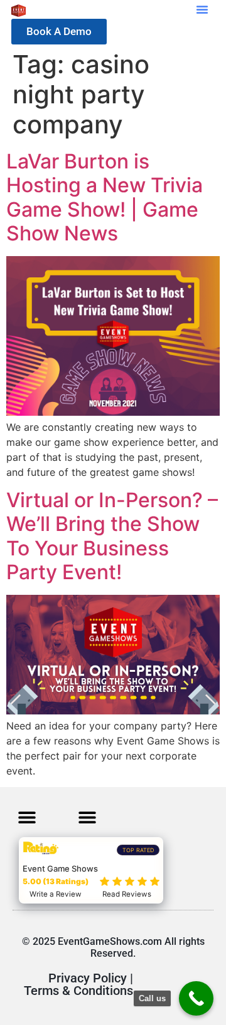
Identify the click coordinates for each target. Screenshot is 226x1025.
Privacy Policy (87, 978)
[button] (202, 9)
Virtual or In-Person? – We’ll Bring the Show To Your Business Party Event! (112, 536)
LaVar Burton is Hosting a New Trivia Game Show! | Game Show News (104, 197)
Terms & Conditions (78, 990)
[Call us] (196, 998)
